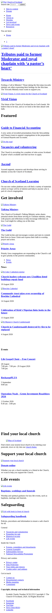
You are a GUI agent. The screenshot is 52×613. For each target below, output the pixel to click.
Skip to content (12, 9)
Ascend (5, 164)
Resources (10, 27)
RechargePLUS (9, 377)
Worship (9, 20)
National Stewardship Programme (19, 554)
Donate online (8, 465)
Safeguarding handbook (13, 516)
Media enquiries (12, 582)
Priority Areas (8, 248)
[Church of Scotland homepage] (11, 2)
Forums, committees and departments (21, 547)
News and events (13, 24)
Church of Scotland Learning (20, 181)
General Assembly (13, 549)
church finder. (31, 447)
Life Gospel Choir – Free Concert (18, 359)
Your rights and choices (15, 567)
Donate (9, 11)
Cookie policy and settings (16, 569)
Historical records (13, 536)
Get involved (11, 22)
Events (8, 262)
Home (8, 15)
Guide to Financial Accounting (21, 127)
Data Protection (12, 565)
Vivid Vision (9, 99)
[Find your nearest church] (26, 440)
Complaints (10, 584)
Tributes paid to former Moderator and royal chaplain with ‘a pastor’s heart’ (22, 61)
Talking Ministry (9, 209)
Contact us (10, 578)
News (8, 260)
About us (9, 18)
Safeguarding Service (14, 552)
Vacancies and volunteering (18, 147)
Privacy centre (11, 562)
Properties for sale (13, 534)
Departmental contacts (15, 580)
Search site (5, 4)
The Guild (6, 230)
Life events (10, 539)
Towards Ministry (12, 79)
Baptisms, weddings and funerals (18, 491)
